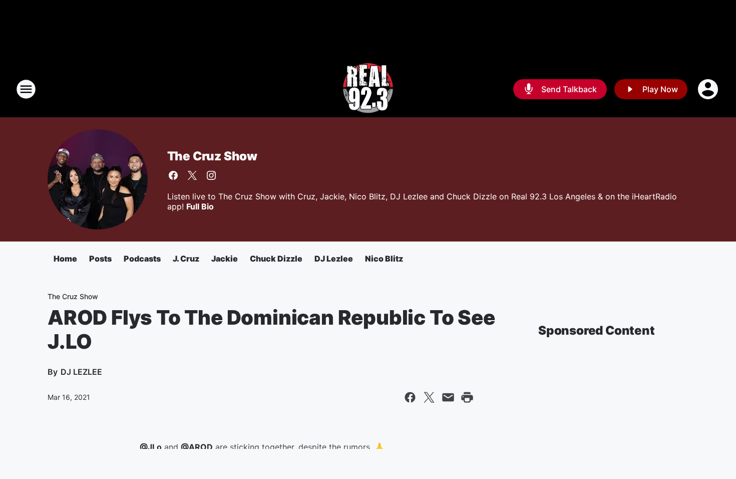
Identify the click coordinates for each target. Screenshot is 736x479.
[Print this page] (467, 397)
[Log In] (709, 89)
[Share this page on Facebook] (410, 397)
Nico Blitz (384, 259)
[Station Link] (368, 89)
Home (65, 259)
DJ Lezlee (333, 259)
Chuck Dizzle (276, 259)
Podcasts (142, 259)
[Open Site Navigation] (26, 89)
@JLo (151, 447)
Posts (100, 259)
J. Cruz (186, 259)
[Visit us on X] (192, 175)
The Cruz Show (212, 156)
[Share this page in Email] (448, 397)
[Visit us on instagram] (211, 175)
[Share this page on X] (429, 397)
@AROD (197, 447)
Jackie (224, 259)
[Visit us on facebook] (173, 175)
